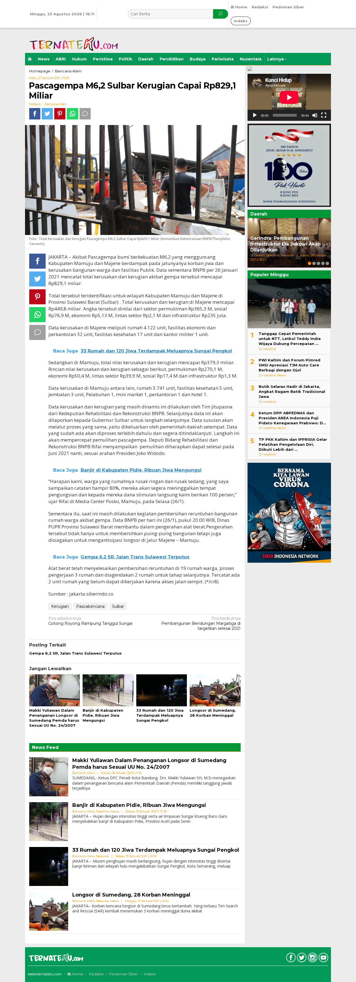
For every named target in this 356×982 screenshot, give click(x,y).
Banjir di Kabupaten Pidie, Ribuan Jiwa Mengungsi (103, 715)
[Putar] (255, 115)
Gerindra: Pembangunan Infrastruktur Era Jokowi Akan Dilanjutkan (285, 244)
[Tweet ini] (47, 113)
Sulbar (118, 606)
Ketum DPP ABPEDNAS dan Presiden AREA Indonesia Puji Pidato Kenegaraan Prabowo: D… (292, 418)
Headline (102, 811)
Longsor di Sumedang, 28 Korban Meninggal (131, 895)
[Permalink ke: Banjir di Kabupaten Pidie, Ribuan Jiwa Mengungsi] (108, 690)
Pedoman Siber (123, 974)
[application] (289, 97)
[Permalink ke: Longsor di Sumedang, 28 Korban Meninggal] (215, 690)
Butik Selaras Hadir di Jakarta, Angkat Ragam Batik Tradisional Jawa (292, 391)
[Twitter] (301, 958)
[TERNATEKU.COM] (72, 40)
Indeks (150, 974)
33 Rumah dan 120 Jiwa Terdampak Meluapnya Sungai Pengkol (160, 715)
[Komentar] (85, 113)
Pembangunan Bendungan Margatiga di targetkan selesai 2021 (201, 623)
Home (77, 974)
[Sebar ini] (34, 113)
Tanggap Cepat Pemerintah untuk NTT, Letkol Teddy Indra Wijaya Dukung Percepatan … (290, 338)
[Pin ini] (59, 113)
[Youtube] (322, 958)
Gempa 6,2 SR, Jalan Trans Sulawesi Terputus (75, 653)
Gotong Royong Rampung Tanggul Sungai (90, 621)
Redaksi (96, 974)
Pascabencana (90, 606)
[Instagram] (311, 958)
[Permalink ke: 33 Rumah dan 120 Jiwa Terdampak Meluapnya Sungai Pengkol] (161, 690)
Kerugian (60, 606)
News (115, 811)
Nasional (102, 856)
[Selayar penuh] (324, 115)
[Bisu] (315, 115)
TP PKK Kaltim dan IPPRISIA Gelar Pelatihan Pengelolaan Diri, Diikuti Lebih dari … (293, 444)
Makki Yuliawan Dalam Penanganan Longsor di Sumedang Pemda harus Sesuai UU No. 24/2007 (149, 763)
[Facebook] (290, 958)
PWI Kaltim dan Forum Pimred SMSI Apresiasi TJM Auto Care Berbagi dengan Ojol (289, 365)
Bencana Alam (56, 104)
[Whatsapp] (72, 113)
